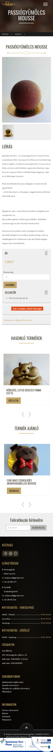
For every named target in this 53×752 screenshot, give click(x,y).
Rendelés (18, 34)
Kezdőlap (5, 34)
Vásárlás (13, 491)
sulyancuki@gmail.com (14, 578)
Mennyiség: (8, 272)
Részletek (13, 400)
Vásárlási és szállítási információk (17, 320)
